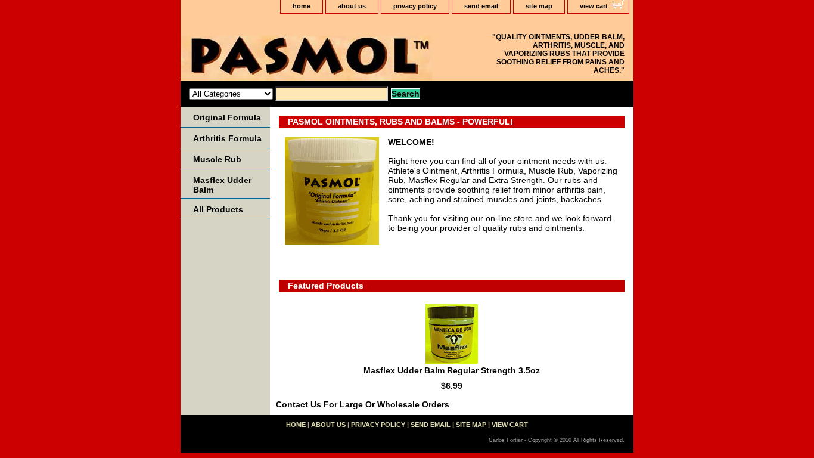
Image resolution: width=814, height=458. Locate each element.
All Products (218, 209)
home (301, 6)
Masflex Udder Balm (222, 184)
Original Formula (227, 117)
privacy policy (415, 6)
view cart (594, 6)
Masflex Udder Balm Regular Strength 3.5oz (451, 370)
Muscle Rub (217, 159)
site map (539, 6)
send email (481, 6)
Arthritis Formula (227, 138)
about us (352, 6)
